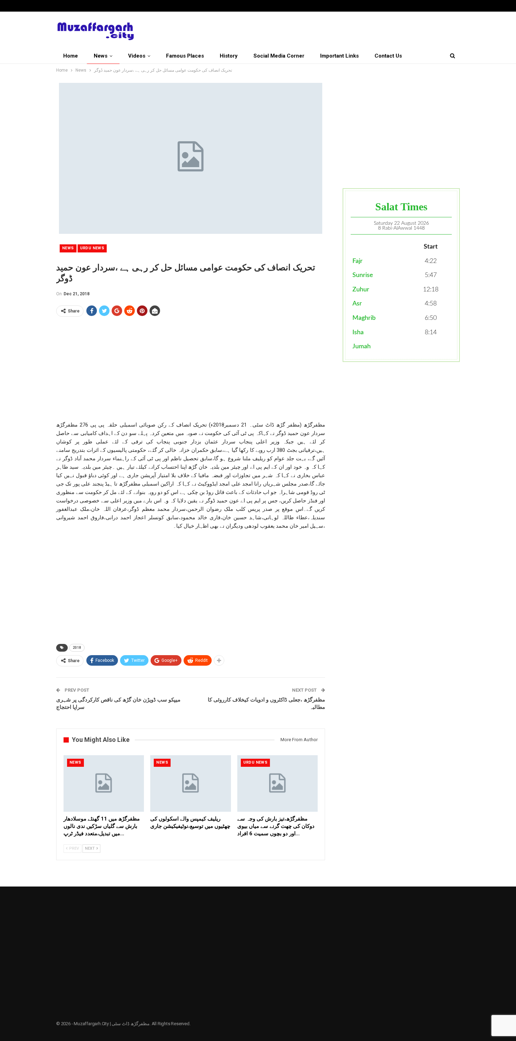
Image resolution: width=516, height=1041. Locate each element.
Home (70, 56)
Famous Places (185, 56)
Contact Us (388, 56)
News (100, 56)
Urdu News (92, 248)
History (229, 56)
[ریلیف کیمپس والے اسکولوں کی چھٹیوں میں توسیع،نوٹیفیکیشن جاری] (190, 783)
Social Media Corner (278, 56)
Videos (136, 56)
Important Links (339, 56)
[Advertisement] (190, 371)
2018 (77, 648)
